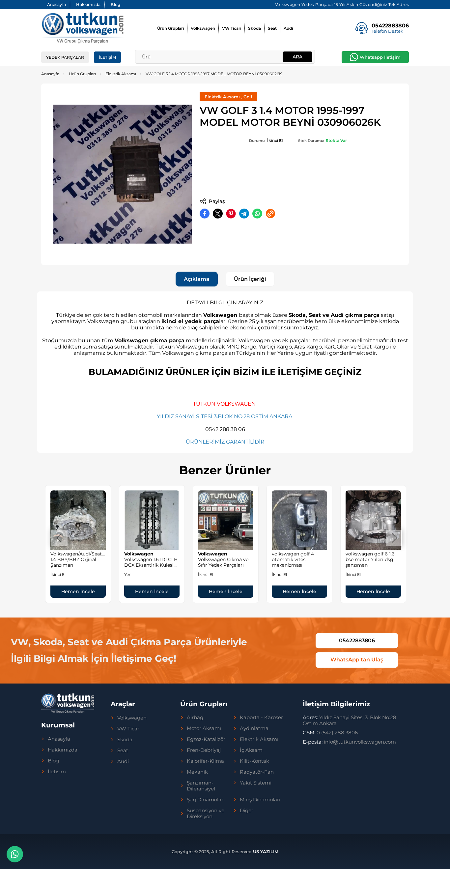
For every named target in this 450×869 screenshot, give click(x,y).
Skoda (254, 28)
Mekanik (197, 772)
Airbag (195, 717)
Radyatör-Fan (257, 772)
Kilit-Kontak (254, 761)
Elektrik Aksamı (120, 73)
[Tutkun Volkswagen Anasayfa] (82, 28)
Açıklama (197, 279)
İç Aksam (251, 750)
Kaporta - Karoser (261, 717)
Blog (115, 4)
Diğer (246, 811)
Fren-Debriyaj (204, 750)
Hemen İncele (78, 591)
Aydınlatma (254, 728)
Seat (272, 28)
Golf (247, 96)
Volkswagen (203, 28)
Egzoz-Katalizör (206, 739)
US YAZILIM (265, 851)
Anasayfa (56, 4)
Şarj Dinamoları (206, 800)
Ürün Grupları (170, 28)
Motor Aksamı (204, 728)
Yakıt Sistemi (255, 783)
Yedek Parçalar (65, 57)
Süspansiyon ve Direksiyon (205, 813)
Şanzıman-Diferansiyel (201, 786)
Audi (288, 28)
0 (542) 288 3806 (330, 732)
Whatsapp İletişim (380, 57)
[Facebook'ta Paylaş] (205, 213)
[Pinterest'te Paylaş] (231, 213)
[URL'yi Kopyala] (270, 213)
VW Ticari (231, 28)
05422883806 (357, 640)
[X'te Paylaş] (218, 213)
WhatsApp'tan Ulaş (356, 660)
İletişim (107, 57)
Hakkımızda (88, 4)
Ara (297, 57)
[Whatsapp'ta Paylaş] (257, 213)
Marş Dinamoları (260, 800)
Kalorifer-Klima (205, 761)
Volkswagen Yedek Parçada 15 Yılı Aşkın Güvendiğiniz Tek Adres (342, 4)
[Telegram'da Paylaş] (244, 213)
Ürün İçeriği (250, 279)
